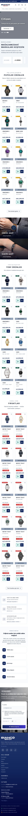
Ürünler (3, 759)
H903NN (18, 572)
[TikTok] (15, 750)
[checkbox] (3, 711)
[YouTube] (11, 750)
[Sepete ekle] (8, 114)
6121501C (18, 168)
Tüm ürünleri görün (13, 215)
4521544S (18, 198)
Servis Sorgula (4, 767)
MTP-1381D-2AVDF (20, 358)
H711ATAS (4, 503)
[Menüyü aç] (25, 4)
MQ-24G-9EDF (5, 358)
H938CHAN (5, 572)
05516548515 (9, 794)
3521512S (4, 168)
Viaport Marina (5, 792)
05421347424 (9, 786)
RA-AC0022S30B (20, 106)
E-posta (4, 704)
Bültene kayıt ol (15, 726)
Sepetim (3, 769)
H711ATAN (18, 469)
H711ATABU (5, 435)
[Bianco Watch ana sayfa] (5, 4)
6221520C (4, 198)
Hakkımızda (4, 778)
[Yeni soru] (12, 721)
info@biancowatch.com (11, 784)
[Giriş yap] (15, 5)
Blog (2, 761)
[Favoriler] (18, 5)
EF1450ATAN (5, 469)
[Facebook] (7, 750)
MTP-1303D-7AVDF (7, 388)
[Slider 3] (8, 36)
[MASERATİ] (6, 64)
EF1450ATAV (5, 537)
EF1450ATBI (19, 435)
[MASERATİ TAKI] (17, 64)
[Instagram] (2, 750)
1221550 (4, 296)
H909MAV (18, 537)
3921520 (4, 327)
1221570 (4, 137)
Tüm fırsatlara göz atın (13, 592)
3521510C (18, 296)
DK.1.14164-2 (19, 137)
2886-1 (4, 106)
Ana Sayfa (3, 757)
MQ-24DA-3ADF (20, 327)
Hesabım (3, 771)
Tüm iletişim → (4, 800)
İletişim (2, 765)
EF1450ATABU (19, 503)
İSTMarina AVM (5, 796)
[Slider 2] (5, 36)
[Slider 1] (2, 36)
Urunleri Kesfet (7, 32)
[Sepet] (22, 5)
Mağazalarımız (4, 763)
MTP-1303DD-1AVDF (19, 389)
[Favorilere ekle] (11, 90)
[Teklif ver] (4, 114)
